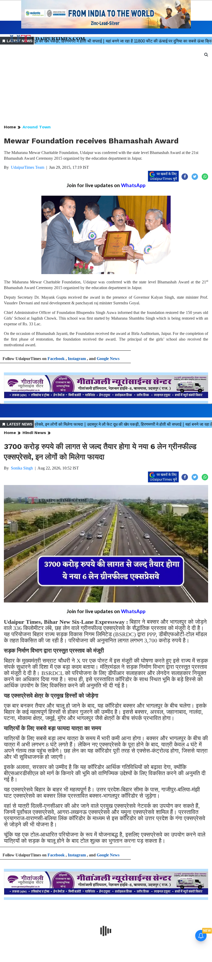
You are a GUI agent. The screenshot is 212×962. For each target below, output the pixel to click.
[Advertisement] (106, 85)
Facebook (56, 358)
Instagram (77, 358)
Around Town (36, 126)
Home (10, 126)
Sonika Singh (22, 468)
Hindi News (34, 432)
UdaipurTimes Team (27, 167)
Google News (108, 358)
